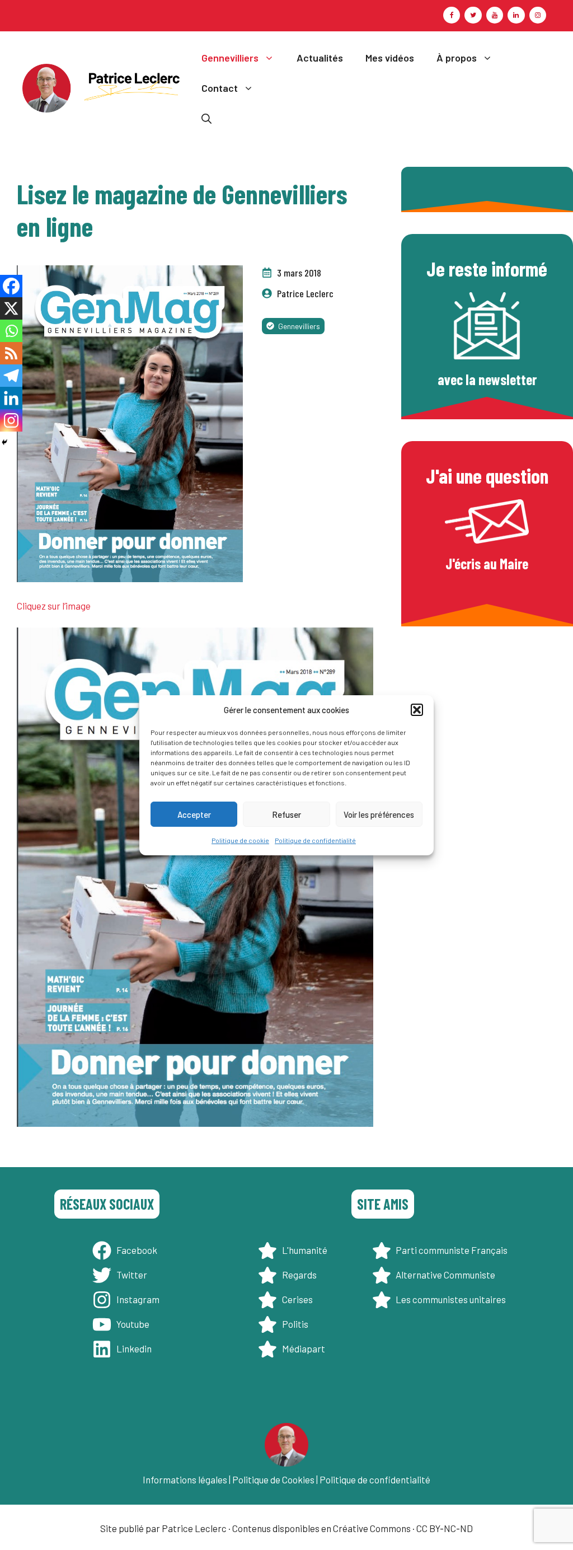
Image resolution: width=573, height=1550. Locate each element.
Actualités (320, 57)
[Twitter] (472, 15)
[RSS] (11, 353)
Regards (299, 1274)
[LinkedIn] (516, 15)
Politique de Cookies (273, 1479)
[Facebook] (451, 15)
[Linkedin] (11, 398)
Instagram (137, 1299)
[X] (11, 308)
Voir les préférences (379, 814)
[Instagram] (537, 15)
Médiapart (303, 1348)
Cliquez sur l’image (54, 605)
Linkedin (134, 1348)
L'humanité (304, 1250)
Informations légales (185, 1479)
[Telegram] (11, 375)
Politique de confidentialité (315, 840)
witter (134, 1274)
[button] (416, 709)
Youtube (132, 1323)
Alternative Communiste (445, 1274)
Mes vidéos (389, 57)
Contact (219, 88)
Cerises (297, 1299)
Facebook (136, 1250)
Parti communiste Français (452, 1250)
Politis (295, 1323)
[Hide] (4, 442)
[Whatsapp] (11, 331)
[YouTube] (494, 15)
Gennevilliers (230, 57)
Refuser (286, 814)
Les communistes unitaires (451, 1299)
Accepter (194, 814)
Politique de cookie (240, 840)
